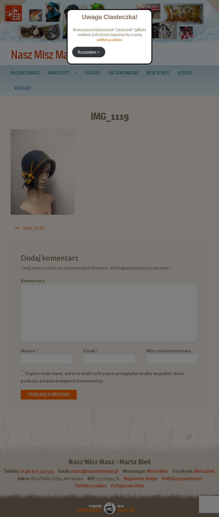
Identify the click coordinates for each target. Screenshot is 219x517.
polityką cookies (109, 39)
